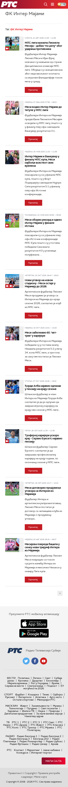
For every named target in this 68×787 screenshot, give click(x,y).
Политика (23, 678)
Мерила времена (17, 683)
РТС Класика (55, 724)
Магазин (11, 705)
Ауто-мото (56, 697)
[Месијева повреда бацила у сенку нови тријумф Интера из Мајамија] (12, 545)
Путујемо (32, 708)
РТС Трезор (29, 727)
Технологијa (16, 708)
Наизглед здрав (34, 716)
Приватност (15, 773)
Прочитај (33, 90)
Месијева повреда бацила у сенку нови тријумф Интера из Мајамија (42, 547)
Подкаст (52, 685)
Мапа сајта (54, 761)
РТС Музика (47, 727)
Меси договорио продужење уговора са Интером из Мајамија (43, 491)
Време (55, 683)
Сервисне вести (14, 685)
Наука (41, 711)
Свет (48, 678)
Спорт (8, 694)
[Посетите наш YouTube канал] (43, 661)
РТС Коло (12, 727)
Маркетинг (33, 750)
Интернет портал (41, 752)
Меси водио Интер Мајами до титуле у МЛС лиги (43, 108)
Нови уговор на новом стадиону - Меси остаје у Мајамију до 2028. (40, 283)
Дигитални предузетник (18, 713)
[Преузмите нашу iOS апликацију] (34, 623)
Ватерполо (25, 697)
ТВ (8, 722)
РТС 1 (15, 722)
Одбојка (58, 694)
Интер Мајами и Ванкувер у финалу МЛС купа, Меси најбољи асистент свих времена (42, 161)
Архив (54, 744)
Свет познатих (49, 708)
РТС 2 (25, 722)
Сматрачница (35, 685)
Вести (11, 678)
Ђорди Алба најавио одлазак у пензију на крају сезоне (43, 387)
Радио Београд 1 (27, 736)
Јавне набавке (51, 750)
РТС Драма (20, 724)
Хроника (23, 680)
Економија (52, 680)
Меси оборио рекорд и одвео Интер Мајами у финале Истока (43, 223)
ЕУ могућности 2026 (43, 687)
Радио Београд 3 (19, 738)
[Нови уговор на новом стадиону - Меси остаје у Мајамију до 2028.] (12, 281)
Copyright (30, 773)
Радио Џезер (39, 744)
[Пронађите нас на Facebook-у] (34, 661)
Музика (57, 705)
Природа (54, 711)
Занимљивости (40, 705)
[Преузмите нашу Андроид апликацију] (34, 633)
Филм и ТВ (28, 711)
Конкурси (22, 752)
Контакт (19, 750)
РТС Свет (48, 722)
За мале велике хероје (49, 713)
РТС (9, 750)
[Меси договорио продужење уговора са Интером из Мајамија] (12, 489)
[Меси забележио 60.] (12, 333)
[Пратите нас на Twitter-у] (26, 661)
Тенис (45, 694)
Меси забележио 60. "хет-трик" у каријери (41, 334)
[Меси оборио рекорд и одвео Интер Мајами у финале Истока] (12, 221)
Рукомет (10, 697)
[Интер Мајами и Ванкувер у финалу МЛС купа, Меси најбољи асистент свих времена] (12, 157)
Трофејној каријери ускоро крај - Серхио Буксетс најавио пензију (43, 438)
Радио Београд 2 (51, 736)
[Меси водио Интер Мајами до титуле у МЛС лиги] (12, 108)
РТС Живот (37, 724)
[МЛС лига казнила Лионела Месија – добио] (12, 44)
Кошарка (33, 694)
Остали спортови (23, 699)
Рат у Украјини (39, 683)
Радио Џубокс (54, 741)
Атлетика (40, 697)
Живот (24, 705)
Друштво (37, 680)
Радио (10, 736)
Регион (37, 678)
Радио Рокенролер (31, 741)
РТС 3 (36, 722)
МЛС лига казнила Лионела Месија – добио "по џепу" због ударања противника (43, 46)
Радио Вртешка (19, 744)
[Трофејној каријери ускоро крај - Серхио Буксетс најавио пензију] (12, 436)
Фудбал (19, 694)
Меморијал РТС (46, 699)
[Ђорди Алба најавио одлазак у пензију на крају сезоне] (12, 387)
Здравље (12, 711)
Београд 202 (41, 738)
